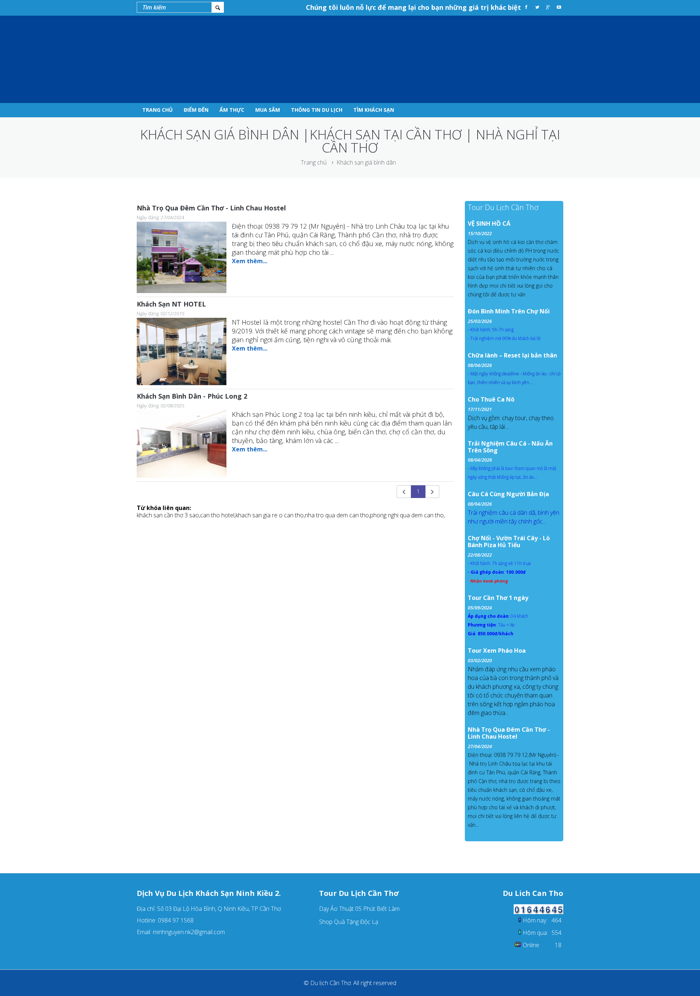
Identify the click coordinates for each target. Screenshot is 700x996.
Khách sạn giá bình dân (366, 162)
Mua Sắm (267, 109)
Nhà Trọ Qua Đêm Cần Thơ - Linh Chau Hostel (211, 207)
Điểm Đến (196, 109)
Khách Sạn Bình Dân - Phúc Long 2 (192, 396)
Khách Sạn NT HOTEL (171, 304)
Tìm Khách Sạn (373, 109)
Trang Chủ (157, 109)
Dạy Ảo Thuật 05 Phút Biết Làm (359, 909)
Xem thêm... (249, 261)
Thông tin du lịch (316, 109)
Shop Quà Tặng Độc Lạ (348, 922)
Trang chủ (314, 162)
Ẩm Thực (231, 109)
